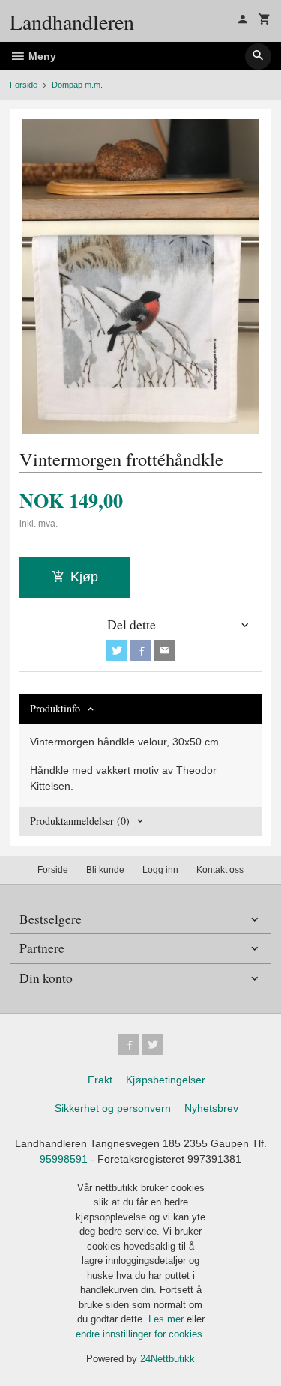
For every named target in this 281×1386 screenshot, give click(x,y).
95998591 (64, 1159)
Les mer (167, 1319)
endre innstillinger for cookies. (140, 1334)
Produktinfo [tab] (55, 708)
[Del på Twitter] (116, 650)
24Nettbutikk (167, 1358)
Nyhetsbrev (211, 1108)
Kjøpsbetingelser (165, 1080)
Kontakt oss (220, 870)
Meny (40, 56)
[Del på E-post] (164, 650)
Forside (23, 84)
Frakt (100, 1080)
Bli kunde (105, 870)
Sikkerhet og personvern (113, 1108)
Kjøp (84, 576)
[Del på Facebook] (140, 650)
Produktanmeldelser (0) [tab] (80, 821)
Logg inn (160, 870)
